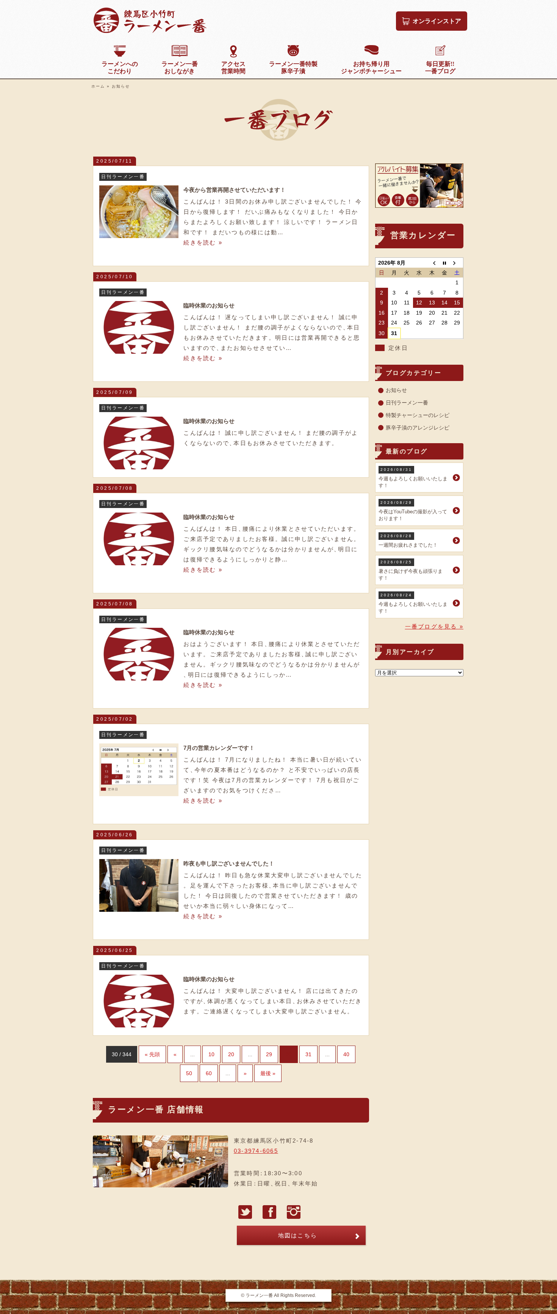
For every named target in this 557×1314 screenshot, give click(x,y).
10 (211, 1054)
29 (269, 1054)
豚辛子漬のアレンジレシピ (417, 428)
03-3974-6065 (256, 1151)
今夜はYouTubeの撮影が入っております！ (413, 510)
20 (231, 1054)
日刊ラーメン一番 (407, 403)
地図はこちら (298, 1235)
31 (308, 1054)
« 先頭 (152, 1054)
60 (209, 1073)
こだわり (120, 67)
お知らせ (396, 390)
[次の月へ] (457, 262)
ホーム (98, 86)
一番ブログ (440, 67)
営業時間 (233, 67)
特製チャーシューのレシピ (417, 415)
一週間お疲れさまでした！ (408, 541)
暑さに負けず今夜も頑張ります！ (411, 570)
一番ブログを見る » (434, 626)
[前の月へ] (432, 262)
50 (189, 1073)
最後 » (267, 1073)
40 (346, 1054)
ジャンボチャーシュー (371, 67)
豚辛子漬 (293, 67)
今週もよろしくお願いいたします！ (413, 477)
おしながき (179, 67)
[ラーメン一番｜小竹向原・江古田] (150, 31)
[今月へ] (444, 262)
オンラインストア (437, 21)
